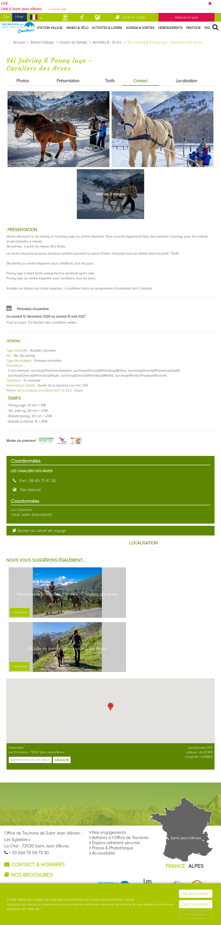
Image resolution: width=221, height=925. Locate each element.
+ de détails (19, 612)
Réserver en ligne (186, 17)
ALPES (196, 866)
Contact (140, 80)
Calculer (62, 760)
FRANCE (175, 866)
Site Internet (30, 489)
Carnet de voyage (133, 17)
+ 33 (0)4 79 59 (23, 852)
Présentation (68, 80)
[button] (110, 706)
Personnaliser (196, 914)
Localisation (186, 80)
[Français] (36, 18)
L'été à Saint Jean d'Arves (21, 9)
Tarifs (110, 80)
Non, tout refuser (195, 904)
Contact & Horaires (38, 864)
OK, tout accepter (196, 894)
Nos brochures (32, 875)
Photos (22, 80)
